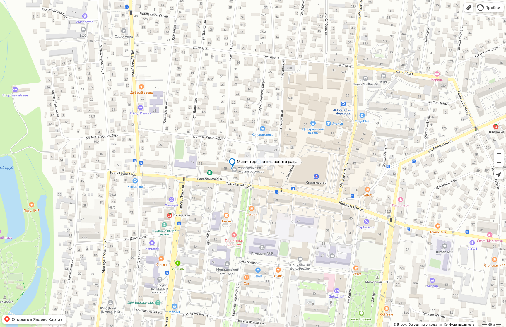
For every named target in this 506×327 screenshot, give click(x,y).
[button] (468, 7)
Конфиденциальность (459, 324)
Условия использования (425, 324)
